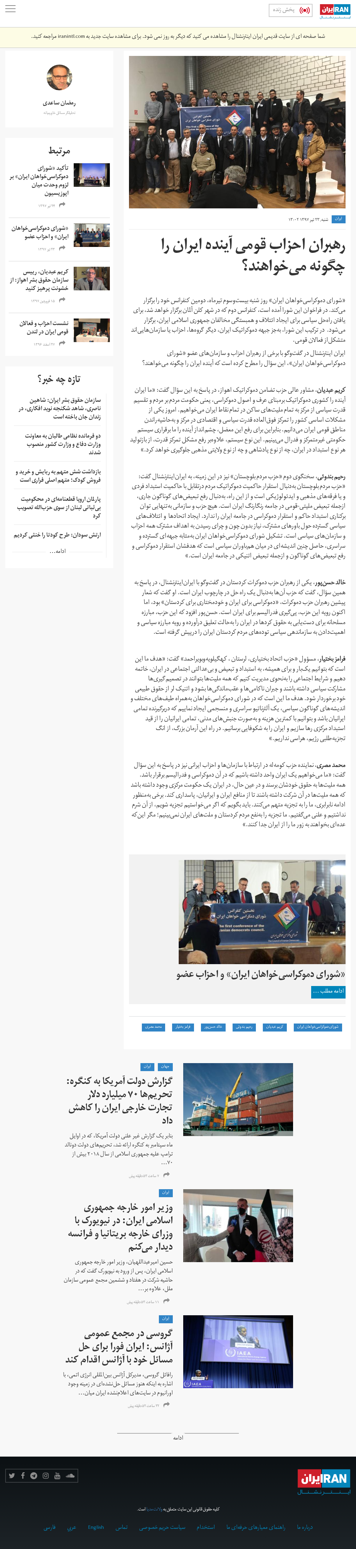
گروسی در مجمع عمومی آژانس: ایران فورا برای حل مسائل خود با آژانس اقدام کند (119, 1348)
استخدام (206, 1528)
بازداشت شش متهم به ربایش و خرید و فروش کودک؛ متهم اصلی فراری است (58, 476)
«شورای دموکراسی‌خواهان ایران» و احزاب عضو (39, 233)
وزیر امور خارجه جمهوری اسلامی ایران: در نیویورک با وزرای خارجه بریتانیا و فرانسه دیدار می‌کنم (120, 1228)
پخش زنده (283, 10)
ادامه (178, 1439)
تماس (121, 1528)
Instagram (45, 1475)
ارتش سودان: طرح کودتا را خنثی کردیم (57, 536)
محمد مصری (153, 1027)
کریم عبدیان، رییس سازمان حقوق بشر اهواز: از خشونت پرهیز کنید (39, 281)
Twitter (12, 1475)
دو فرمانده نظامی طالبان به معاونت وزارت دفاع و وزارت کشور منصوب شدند (63, 445)
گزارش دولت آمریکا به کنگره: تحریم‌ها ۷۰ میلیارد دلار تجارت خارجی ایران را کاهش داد (119, 1102)
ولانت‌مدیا (154, 1510)
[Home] (332, 13)
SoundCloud (70, 1475)
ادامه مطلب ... (328, 992)
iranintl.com (71, 37)
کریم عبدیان (274, 1027)
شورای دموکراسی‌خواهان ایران (318, 1027)
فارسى (49, 1528)
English (96, 1528)
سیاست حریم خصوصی (162, 1528)
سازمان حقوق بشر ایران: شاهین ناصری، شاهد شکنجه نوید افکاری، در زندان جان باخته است (59, 409)
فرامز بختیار (183, 1027)
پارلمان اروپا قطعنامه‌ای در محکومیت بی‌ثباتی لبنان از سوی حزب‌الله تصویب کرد (59, 508)
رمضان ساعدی (59, 104)
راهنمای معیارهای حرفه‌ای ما (255, 1528)
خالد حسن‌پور (213, 1027)
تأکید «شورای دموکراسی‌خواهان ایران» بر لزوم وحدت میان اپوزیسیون (38, 181)
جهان (165, 1067)
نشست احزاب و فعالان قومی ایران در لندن (43, 328)
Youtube (57, 1475)
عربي (71, 1528)
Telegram (33, 1475)
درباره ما (305, 1528)
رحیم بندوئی (244, 1027)
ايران (338, 219)
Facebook (22, 1475)
